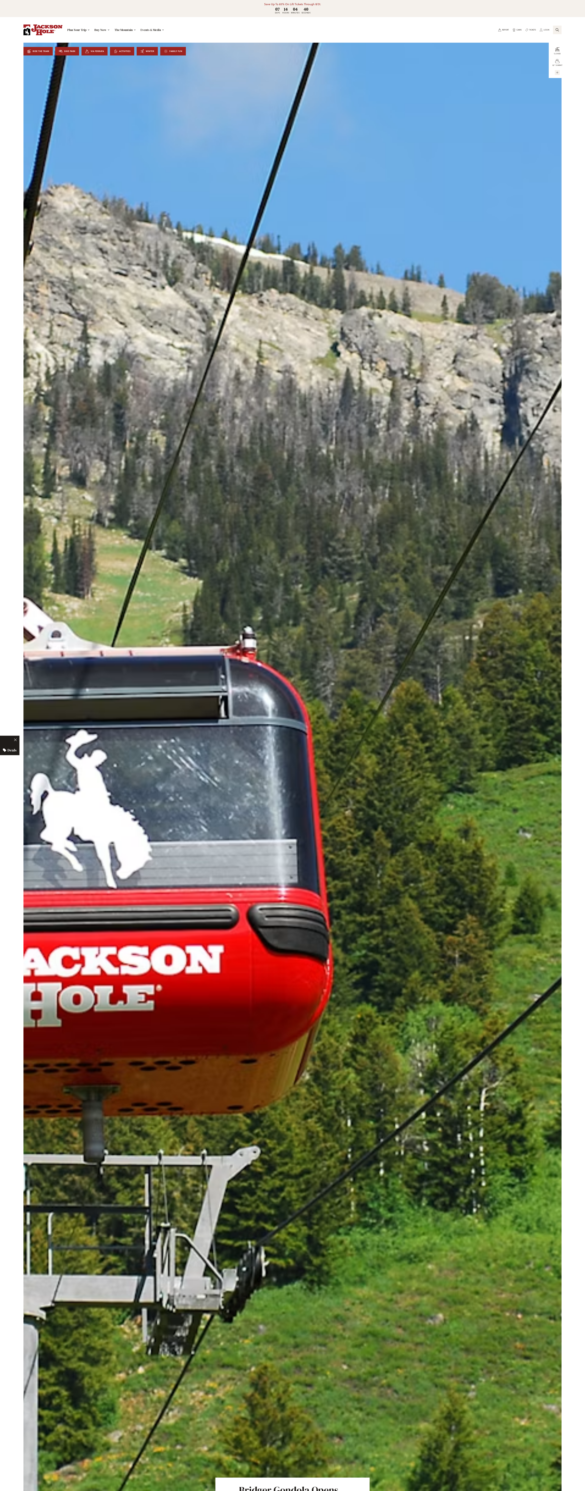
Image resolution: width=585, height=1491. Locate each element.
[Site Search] (557, 30)
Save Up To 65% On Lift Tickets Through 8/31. (292, 4)
